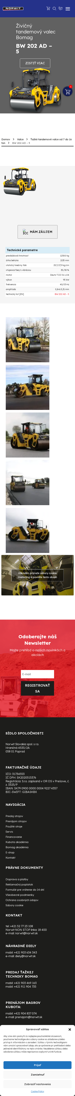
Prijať (37, 1065)
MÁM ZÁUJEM (41, 232)
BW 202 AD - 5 (62, 294)
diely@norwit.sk (25, 956)
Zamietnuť (37, 1074)
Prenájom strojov (16, 821)
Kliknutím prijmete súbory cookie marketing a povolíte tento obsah (37, 575)
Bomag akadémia (17, 847)
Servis (9, 832)
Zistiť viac (35, 63)
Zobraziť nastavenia (37, 1084)
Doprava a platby (17, 879)
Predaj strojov (14, 816)
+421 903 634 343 (25, 952)
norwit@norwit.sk (26, 933)
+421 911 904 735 (25, 986)
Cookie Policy (37, 1091)
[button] (70, 1029)
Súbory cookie (14, 905)
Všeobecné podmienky (20, 895)
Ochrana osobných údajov (22, 900)
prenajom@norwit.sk (28, 1017)
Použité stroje (14, 826)
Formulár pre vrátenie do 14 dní (25, 890)
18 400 (42, 929)
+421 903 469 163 (25, 983)
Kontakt (10, 858)
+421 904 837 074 (25, 1013)
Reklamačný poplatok (19, 884)
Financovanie (14, 837)
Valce (20, 139)
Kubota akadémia (17, 842)
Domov (5, 139)
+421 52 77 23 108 (21, 926)
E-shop (10, 852)
